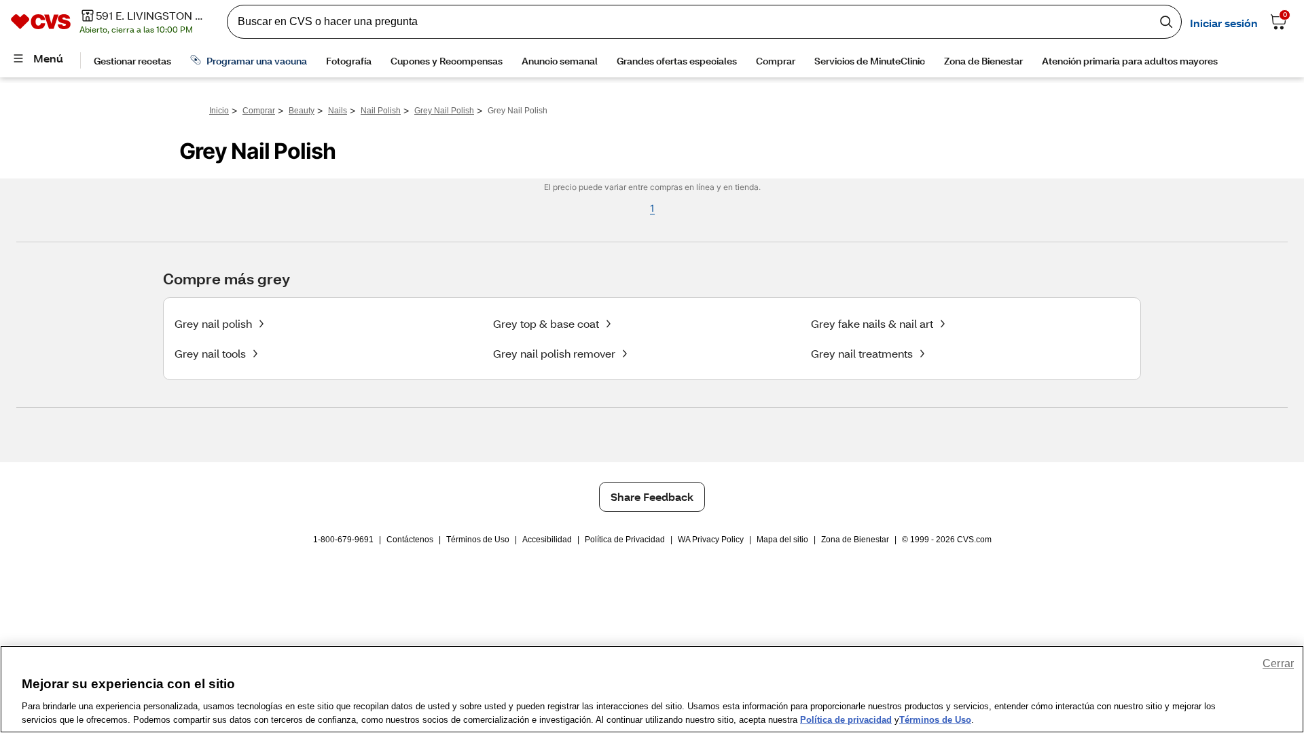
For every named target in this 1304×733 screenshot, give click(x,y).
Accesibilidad (547, 539)
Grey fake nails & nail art (872, 323)
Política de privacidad (846, 719)
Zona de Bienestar (855, 539)
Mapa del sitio (782, 539)
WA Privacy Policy (711, 539)
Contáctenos (409, 539)
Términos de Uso (477, 539)
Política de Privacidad (625, 539)
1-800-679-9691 (343, 539)
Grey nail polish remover (554, 353)
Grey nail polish (213, 323)
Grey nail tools (210, 353)
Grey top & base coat (546, 323)
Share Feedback (652, 496)
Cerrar (1278, 663)
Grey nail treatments (862, 353)
